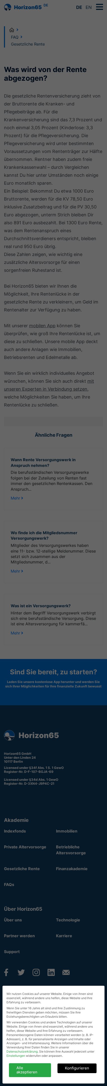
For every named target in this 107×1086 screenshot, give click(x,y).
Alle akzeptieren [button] (26, 1069)
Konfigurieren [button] (77, 1068)
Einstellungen (15, 1056)
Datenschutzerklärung (22, 1051)
